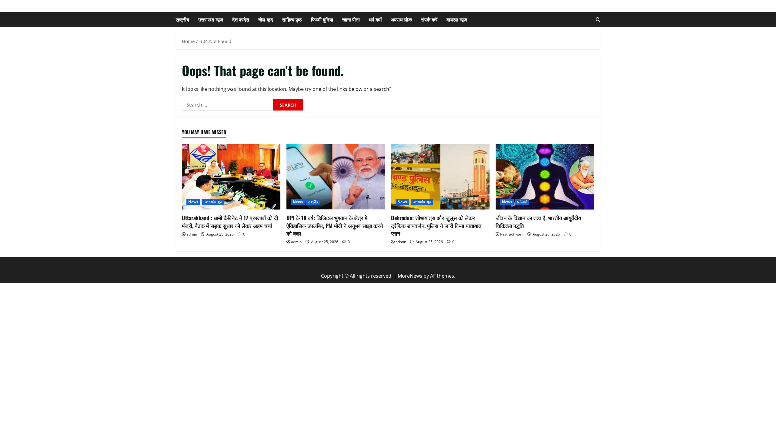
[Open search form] (598, 19)
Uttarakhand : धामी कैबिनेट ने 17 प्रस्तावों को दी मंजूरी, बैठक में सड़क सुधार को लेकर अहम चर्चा (230, 221)
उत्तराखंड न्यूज (210, 19)
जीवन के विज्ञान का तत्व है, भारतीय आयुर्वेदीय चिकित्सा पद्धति (538, 221)
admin (191, 234)
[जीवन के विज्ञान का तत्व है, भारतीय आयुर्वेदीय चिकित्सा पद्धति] (545, 177)
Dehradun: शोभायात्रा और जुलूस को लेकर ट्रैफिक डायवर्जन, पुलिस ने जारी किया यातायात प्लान (436, 225)
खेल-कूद (265, 19)
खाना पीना (351, 19)
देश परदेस (240, 19)
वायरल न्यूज (457, 19)
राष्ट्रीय (182, 19)
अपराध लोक (401, 19)
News (193, 201)
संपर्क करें (429, 19)
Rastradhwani (511, 234)
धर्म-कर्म (375, 19)
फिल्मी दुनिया (322, 19)
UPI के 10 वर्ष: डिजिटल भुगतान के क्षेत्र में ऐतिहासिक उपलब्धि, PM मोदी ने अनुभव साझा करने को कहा (334, 225)
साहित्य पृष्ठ (292, 19)
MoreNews (410, 275)
